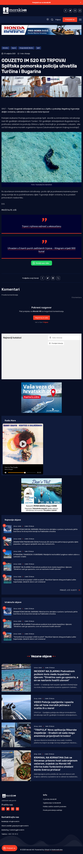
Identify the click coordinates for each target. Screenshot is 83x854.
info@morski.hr (14, 821)
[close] (80, 2)
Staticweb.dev (57, 850)
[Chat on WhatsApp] (41, 263)
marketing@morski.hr (16, 830)
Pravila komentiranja (10, 295)
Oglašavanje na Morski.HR (52, 803)
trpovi (14, 48)
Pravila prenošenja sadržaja (52, 810)
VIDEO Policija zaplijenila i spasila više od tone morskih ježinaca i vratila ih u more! (53, 705)
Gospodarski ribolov (26, 48)
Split (38, 48)
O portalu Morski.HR (49, 799)
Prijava (58, 19)
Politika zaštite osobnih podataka (54, 807)
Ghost (47, 850)
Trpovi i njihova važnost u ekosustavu (41, 226)
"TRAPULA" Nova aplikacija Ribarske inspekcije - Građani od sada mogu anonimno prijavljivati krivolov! (55, 732)
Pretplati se (69, 19)
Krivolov (5, 48)
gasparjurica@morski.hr (20, 826)
